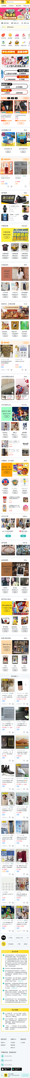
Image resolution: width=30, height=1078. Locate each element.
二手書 (18, 944)
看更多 (25, 130)
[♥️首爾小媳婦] (23, 528)
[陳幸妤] (8, 92)
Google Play (17, 1069)
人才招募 (23, 1042)
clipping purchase (11, 186)
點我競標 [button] (5, 257)
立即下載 (25, 1075)
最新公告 (13, 1047)
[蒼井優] (8, 86)
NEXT (29, 143)
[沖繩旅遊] (8, 78)
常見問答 (13, 1042)
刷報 (3, 938)
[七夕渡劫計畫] (15, 14)
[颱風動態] (22, 72)
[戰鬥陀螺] (22, 92)
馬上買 (25, 304)
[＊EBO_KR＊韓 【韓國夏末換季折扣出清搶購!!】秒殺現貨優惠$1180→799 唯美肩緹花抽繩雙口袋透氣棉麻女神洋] (13, 525)
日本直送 (11, 6)
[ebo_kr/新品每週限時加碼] (8, 528)
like (8, 186)
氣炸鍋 (25, 944)
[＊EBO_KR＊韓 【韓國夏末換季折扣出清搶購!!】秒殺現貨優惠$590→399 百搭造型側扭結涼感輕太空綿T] (13, 520)
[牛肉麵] (22, 78)
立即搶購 (6, 123)
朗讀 (27, 9)
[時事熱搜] (8, 59)
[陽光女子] (8, 72)
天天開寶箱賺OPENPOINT (13, 27)
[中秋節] (22, 86)
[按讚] (12, 393)
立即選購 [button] (5, 631)
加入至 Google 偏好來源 (27, 13)
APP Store (6, 1069)
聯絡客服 (13, 1045)
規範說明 (20, 981)
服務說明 (3, 1045)
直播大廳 (25, 542)
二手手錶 (10, 937)
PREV (1, 143)
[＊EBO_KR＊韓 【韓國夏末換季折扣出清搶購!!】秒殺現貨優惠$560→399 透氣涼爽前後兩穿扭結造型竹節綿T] (5, 522)
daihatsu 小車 (19, 937)
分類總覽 (3, 6)
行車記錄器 (10, 944)
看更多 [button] (6, 276)
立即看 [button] (6, 237)
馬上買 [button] (5, 335)
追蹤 (8, 536)
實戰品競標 (24, 226)
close (2, 1075)
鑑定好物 (18, 6)
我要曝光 (26, 98)
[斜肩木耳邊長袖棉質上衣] (20, 522)
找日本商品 (24, 405)
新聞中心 (3, 1042)
